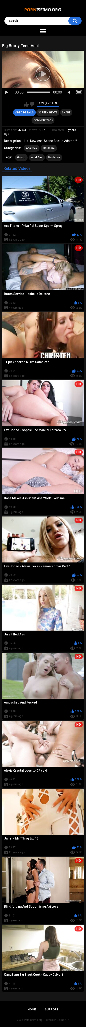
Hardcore (49, 148)
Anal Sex (31, 148)
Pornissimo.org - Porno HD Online (44, 1019)
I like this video (26, 104)
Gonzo (21, 157)
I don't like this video (32, 104)
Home (32, 1009)
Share (66, 112)
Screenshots (48, 112)
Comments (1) (43, 120)
